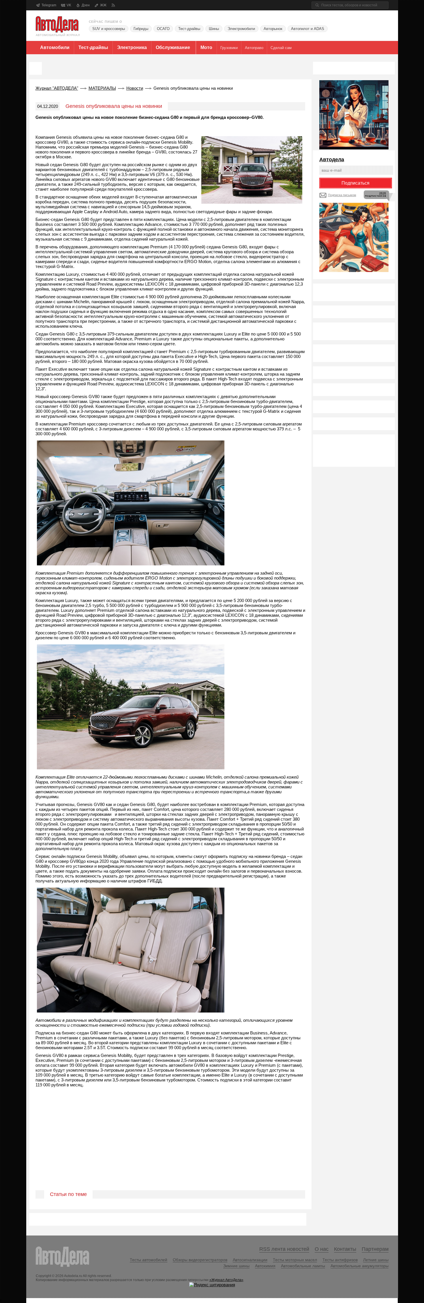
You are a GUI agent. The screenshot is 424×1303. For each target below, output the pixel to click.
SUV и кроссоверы (108, 29)
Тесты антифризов (340, 1259)
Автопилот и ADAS (307, 29)
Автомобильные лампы (303, 1265)
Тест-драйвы (189, 29)
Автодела (331, 159)
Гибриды (141, 29)
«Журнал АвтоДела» (226, 1280)
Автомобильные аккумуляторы (360, 1265)
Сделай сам (281, 48)
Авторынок (273, 29)
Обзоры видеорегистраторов (200, 1259)
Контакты (345, 1249)
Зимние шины (236, 1265)
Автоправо (254, 48)
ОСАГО (163, 29)
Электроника (132, 47)
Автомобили (55, 47)
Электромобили (241, 29)
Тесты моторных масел (295, 1259)
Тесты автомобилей (148, 1259)
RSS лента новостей (284, 1249)
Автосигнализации (250, 1259)
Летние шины (376, 1259)
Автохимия (265, 1265)
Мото (206, 47)
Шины (214, 29)
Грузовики (229, 48)
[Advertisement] (170, 1145)
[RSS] (113, 5)
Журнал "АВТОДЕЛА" (56, 88)
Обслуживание (173, 47)
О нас (322, 1249)
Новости (134, 88)
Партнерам (375, 1249)
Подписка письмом (342, 195)
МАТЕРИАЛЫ (102, 88)
